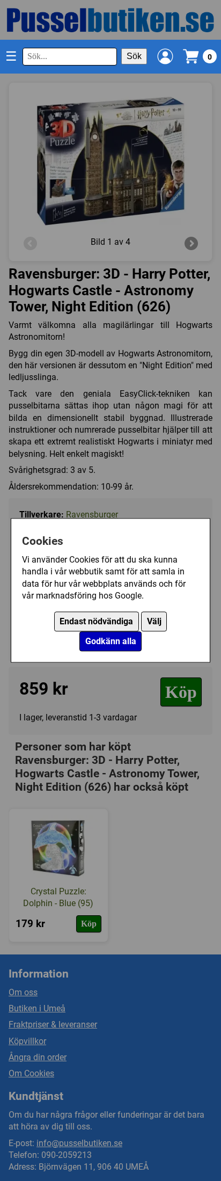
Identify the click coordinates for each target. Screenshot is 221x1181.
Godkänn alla (110, 642)
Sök (134, 56)
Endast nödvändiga (96, 622)
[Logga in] (165, 56)
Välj (154, 622)
